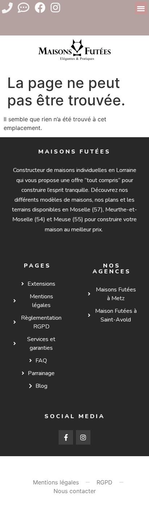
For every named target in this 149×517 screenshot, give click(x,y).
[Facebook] (40, 7)
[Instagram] (55, 7)
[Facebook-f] (66, 437)
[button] (141, 8)
